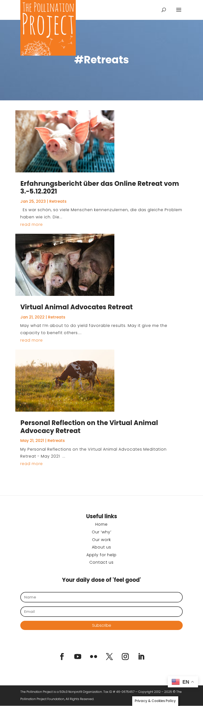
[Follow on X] (109, 657)
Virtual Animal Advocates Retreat (76, 307)
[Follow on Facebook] (62, 657)
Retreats (58, 201)
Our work (101, 540)
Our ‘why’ (101, 532)
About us (101, 547)
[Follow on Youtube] (78, 657)
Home (101, 524)
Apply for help (101, 555)
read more (31, 224)
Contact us (101, 562)
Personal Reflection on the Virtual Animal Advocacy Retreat (89, 426)
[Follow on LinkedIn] (141, 657)
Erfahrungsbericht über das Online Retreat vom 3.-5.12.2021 (99, 187)
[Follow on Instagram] (125, 657)
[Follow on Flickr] (94, 657)
